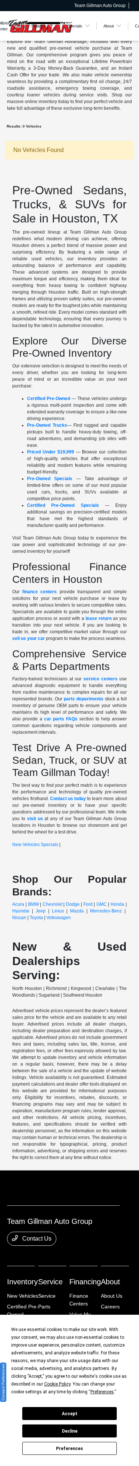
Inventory (22, 1282)
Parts (44, 1307)
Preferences (69, 1448)
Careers (110, 1307)
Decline (69, 1431)
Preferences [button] (102, 1391)
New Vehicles (22, 1296)
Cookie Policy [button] (57, 1384)
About (110, 1282)
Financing (85, 1282)
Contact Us (36, 1238)
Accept (69, 1413)
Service (50, 1282)
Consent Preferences (3, 1382)
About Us (111, 1296)
